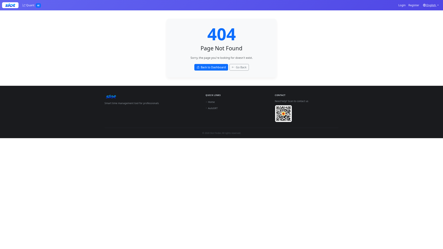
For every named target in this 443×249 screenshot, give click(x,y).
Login (402, 5)
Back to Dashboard (213, 67)
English (431, 5)
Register (413, 5)
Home (211, 102)
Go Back (241, 67)
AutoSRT (213, 108)
